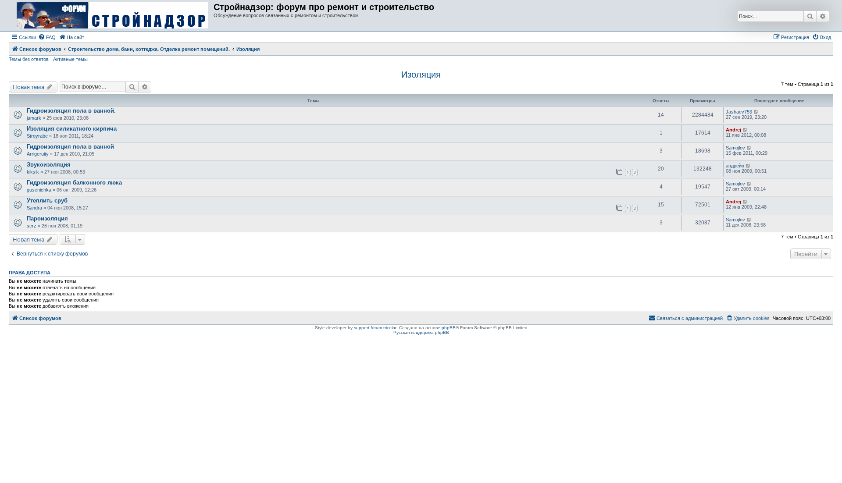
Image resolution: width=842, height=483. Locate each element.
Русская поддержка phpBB (421, 332)
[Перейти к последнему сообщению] (756, 111)
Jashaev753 (739, 111)
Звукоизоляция (49, 164)
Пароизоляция (47, 218)
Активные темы (70, 59)
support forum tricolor (375, 327)
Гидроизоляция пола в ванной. (71, 110)
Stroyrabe (37, 136)
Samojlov (735, 147)
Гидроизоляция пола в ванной (70, 146)
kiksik (33, 171)
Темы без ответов (29, 59)
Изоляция (421, 74)
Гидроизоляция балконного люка (74, 182)
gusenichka (39, 189)
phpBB (449, 327)
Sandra (34, 207)
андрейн (735, 165)
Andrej (733, 129)
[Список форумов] (112, 15)
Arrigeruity (38, 153)
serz (31, 225)
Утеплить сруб (47, 200)
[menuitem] (47, 37)
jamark (34, 118)
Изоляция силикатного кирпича (72, 128)
